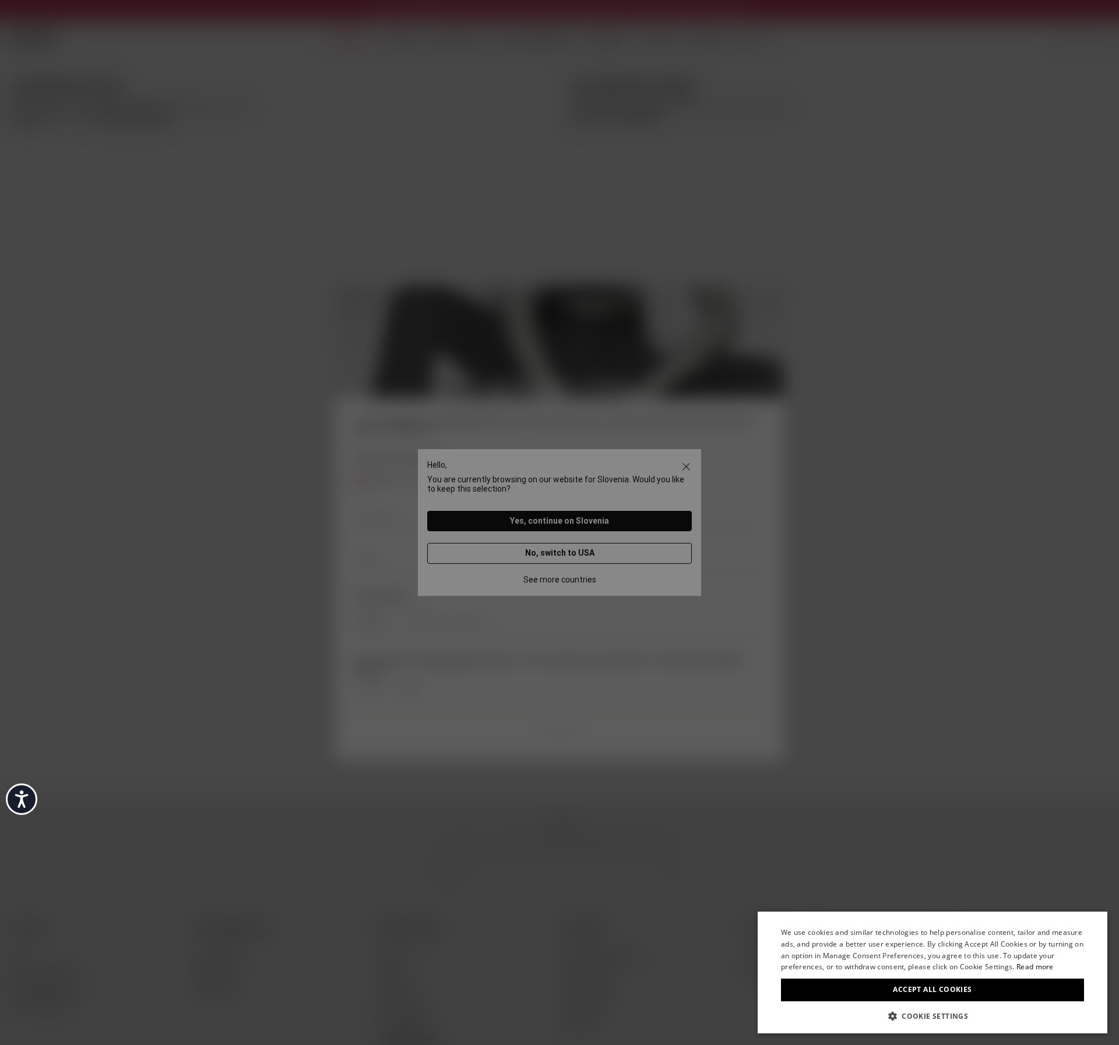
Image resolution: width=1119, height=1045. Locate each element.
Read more (1035, 967)
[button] (932, 1015)
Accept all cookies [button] (932, 989)
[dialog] (932, 972)
